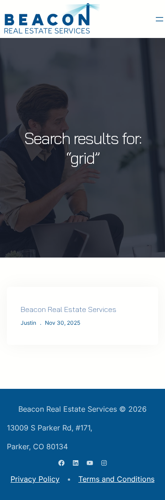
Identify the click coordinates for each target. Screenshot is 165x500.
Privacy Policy (35, 479)
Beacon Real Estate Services (68, 309)
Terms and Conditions (116, 479)
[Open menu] (159, 19)
